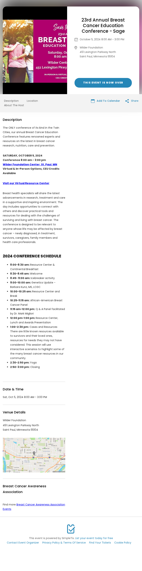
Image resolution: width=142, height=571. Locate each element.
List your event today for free (94, 538)
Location (32, 101)
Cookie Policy (122, 542)
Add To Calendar (108, 101)
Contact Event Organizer (23, 542)
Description (11, 101)
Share (134, 101)
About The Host (14, 105)
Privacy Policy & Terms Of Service (64, 542)
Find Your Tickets (100, 542)
